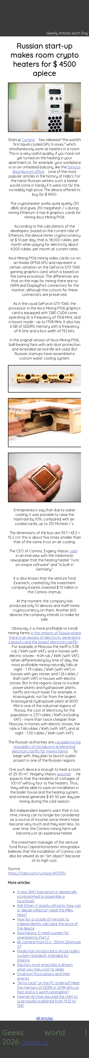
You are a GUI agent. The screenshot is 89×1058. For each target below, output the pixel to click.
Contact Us (34, 1042)
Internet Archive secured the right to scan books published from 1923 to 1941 (47, 1001)
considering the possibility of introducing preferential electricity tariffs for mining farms (46, 747)
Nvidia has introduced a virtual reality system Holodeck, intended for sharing (48, 955)
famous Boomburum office (47, 169)
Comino (28, 139)
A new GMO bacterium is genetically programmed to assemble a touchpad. (47, 896)
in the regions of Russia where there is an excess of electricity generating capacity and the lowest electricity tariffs (44, 637)
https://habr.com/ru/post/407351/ (37, 873)
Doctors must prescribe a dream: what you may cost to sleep (45, 967)
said (73, 551)
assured (64, 774)
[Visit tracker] (4, 1055)
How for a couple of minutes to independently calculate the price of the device (47, 924)
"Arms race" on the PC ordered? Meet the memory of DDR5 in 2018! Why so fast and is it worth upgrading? (48, 987)
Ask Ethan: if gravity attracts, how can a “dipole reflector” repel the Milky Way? (49, 910)
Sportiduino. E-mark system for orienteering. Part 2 (43, 935)
